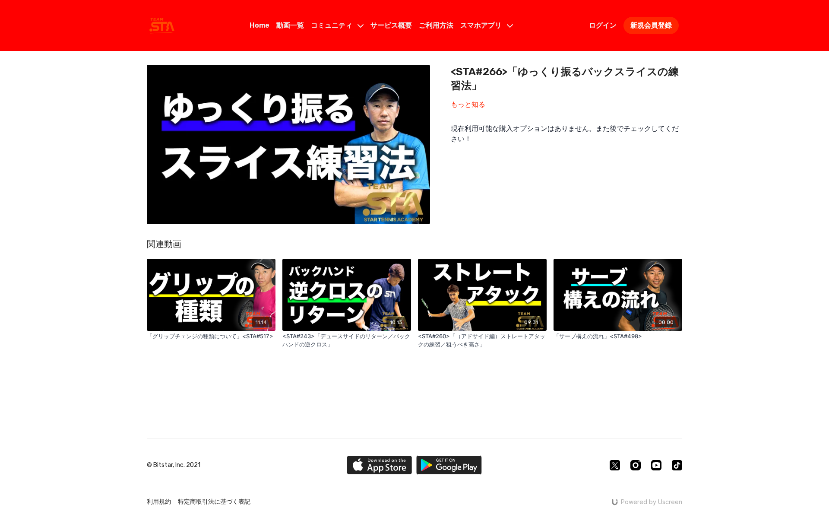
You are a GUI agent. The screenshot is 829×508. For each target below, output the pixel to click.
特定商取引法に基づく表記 (214, 501)
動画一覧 (290, 25)
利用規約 (159, 501)
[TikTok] (677, 465)
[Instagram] (635, 465)
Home (259, 25)
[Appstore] (379, 465)
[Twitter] (615, 465)
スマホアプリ (481, 25)
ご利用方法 (436, 25)
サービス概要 (391, 25)
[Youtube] (656, 465)
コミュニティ (332, 25)
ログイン (603, 25)
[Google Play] (449, 465)
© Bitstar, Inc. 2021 (173, 465)
